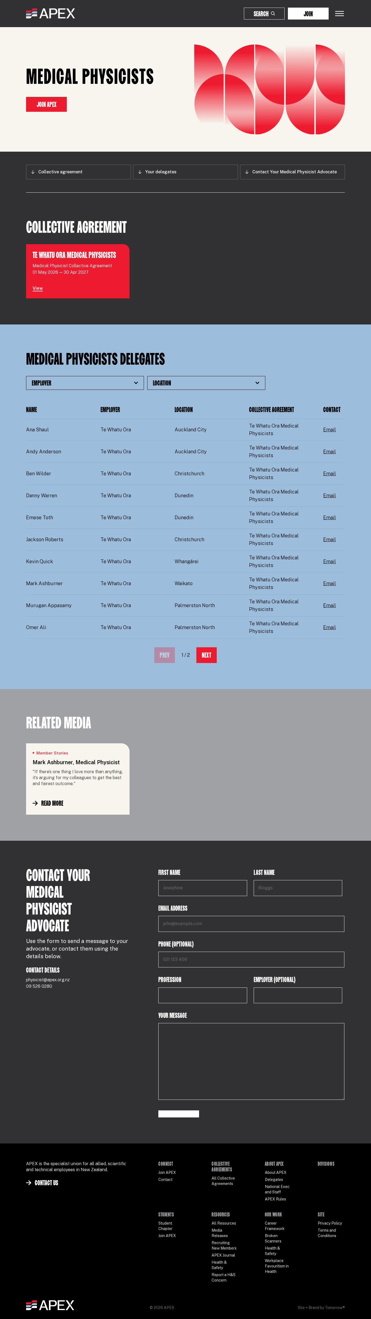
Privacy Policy (330, 1223)
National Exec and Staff (277, 1189)
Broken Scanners (273, 1238)
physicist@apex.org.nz (48, 979)
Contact (165, 1179)
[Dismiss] (356, 1309)
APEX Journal (223, 1255)
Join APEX (46, 104)
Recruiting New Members (224, 1245)
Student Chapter (165, 1226)
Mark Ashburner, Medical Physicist (76, 762)
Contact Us (46, 1182)
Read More (52, 803)
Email (329, 429)
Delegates (274, 1179)
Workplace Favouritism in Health (277, 1266)
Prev (164, 655)
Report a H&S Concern (223, 1277)
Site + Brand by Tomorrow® (321, 1307)
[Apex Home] (50, 13)
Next (206, 655)
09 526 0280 (39, 986)
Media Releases (220, 1233)
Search (261, 13)
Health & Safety (219, 1265)
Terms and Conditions (327, 1233)
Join (308, 13)
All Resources (224, 1223)
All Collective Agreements (223, 1181)
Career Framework (275, 1226)
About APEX (276, 1172)
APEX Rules (275, 1199)
